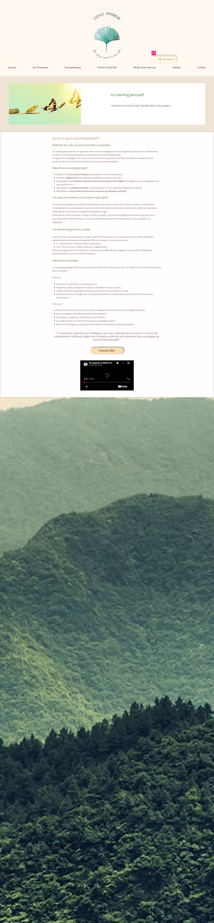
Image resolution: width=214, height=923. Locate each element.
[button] (201, 67)
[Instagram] (154, 53)
